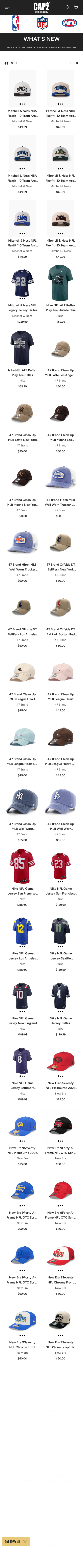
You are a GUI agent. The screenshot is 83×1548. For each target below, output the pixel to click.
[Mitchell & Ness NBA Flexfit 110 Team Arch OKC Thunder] (60, 88)
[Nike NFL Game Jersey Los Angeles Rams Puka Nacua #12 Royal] (22, 931)
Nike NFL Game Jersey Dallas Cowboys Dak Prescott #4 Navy (60, 1021)
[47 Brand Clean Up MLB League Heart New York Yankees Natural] (22, 672)
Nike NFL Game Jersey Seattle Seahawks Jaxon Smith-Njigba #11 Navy (61, 956)
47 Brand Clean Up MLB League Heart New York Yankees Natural (22, 697)
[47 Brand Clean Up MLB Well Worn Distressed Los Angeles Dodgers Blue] (60, 801)
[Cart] (76, 7)
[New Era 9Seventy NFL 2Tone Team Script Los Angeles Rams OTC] (60, 1384)
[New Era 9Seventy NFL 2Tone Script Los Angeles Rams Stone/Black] (22, 1384)
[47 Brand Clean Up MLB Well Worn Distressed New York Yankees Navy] (22, 801)
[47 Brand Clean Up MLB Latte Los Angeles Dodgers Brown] (60, 348)
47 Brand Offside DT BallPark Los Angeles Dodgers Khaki (22, 632)
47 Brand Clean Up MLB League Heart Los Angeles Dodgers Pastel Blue (22, 761)
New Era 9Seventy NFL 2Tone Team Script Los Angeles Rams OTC (61, 1409)
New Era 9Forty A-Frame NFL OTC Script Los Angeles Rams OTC (22, 1215)
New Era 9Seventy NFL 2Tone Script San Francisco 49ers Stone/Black (61, 1345)
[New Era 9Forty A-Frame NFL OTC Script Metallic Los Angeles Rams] (22, 1255)
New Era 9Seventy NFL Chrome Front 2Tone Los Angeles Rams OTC (22, 1345)
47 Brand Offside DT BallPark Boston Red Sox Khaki (60, 632)
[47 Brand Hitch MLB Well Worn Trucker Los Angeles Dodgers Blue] (60, 477)
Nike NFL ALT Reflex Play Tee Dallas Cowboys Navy (22, 373)
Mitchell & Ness (22, 121)
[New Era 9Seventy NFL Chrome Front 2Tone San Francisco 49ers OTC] (60, 1255)
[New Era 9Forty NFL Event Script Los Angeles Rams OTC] (60, 1449)
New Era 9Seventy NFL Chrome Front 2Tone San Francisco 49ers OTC (60, 1280)
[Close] (25, 1541)
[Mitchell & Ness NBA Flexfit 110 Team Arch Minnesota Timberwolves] (22, 153)
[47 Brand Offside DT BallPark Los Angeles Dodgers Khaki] (22, 607)
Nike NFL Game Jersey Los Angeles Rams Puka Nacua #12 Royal (22, 956)
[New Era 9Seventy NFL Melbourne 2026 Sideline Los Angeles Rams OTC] (22, 1125)
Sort (14, 63)
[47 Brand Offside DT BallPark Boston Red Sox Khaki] (60, 607)
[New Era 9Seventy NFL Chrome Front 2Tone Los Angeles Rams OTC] (22, 1320)
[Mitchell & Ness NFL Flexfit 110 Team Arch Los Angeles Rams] (22, 218)
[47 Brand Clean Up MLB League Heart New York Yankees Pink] (60, 672)
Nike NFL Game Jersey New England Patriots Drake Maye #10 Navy (22, 1021)
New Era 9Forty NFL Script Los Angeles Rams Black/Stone (60, 1539)
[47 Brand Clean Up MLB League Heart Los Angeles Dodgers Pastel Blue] (22, 736)
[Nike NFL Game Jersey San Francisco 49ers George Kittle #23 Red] (22, 866)
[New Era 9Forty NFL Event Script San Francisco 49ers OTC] (22, 1449)
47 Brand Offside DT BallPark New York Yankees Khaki (60, 567)
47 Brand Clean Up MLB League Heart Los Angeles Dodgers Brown (60, 761)
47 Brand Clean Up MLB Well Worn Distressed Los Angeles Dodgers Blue (60, 826)
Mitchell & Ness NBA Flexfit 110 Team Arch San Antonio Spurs (22, 113)
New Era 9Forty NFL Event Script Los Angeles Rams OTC (60, 1474)
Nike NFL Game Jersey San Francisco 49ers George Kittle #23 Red (22, 891)
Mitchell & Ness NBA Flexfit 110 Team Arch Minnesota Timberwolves (22, 178)
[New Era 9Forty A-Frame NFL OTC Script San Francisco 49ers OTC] (60, 1125)
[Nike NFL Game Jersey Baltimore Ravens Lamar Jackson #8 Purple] (22, 1060)
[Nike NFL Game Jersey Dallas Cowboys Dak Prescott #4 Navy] (60, 996)
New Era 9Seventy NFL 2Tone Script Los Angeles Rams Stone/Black (22, 1409)
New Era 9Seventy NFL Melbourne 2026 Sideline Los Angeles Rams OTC (22, 1150)
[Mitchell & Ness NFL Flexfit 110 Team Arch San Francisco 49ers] (60, 218)
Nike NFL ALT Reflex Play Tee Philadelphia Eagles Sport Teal (61, 308)
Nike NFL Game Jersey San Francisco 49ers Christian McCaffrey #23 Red (61, 891)
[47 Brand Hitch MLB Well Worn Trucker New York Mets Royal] (22, 542)
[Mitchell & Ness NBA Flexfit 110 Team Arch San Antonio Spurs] (22, 88)
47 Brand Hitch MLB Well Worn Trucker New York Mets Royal (22, 567)
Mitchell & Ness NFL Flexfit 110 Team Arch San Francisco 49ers (61, 243)
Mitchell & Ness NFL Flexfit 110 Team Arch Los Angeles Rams (22, 243)
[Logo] (42, 7)
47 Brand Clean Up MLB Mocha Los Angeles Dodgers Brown (61, 437)
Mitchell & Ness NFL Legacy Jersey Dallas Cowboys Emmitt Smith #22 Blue (22, 308)
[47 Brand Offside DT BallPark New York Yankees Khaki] (60, 542)
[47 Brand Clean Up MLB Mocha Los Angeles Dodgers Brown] (60, 412)
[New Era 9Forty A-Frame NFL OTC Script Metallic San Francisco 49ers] (60, 1190)
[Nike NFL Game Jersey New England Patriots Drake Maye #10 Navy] (22, 996)
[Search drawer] (68, 7)
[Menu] (7, 7)
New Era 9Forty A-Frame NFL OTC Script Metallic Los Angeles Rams (22, 1280)
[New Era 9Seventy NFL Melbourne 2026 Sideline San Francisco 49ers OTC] (60, 1060)
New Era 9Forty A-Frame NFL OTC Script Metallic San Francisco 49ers (61, 1215)
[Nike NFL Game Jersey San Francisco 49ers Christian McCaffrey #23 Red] (60, 866)
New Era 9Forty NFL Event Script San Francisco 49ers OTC (22, 1474)
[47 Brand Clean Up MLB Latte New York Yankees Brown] (22, 412)
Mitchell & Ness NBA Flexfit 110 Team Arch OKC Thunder (61, 113)
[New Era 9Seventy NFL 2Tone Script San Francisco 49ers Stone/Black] (60, 1320)
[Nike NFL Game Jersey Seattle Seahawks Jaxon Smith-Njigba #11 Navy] (60, 931)
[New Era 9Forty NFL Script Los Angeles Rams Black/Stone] (60, 1514)
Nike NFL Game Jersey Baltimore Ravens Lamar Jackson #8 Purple (22, 1085)
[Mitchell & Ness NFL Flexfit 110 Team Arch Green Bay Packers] (60, 153)
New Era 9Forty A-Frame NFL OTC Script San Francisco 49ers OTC (61, 1150)
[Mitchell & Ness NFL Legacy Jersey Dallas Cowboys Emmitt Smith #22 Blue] (22, 283)
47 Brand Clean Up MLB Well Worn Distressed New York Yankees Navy (22, 826)
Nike (60, 316)
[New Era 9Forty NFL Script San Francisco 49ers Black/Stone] (22, 1514)
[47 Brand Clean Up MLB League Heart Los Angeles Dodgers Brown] (60, 736)
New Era (60, 1093)
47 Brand (60, 380)
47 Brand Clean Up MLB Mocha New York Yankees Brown (22, 502)
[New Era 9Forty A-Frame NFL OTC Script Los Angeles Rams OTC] (22, 1190)
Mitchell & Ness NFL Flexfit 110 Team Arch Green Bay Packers (61, 178)
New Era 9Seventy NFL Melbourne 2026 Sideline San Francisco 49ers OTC (60, 1085)
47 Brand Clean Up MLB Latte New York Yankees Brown (22, 437)
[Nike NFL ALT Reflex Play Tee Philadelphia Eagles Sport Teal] (60, 283)
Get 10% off (12, 1541)
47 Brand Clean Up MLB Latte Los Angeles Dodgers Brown (61, 373)
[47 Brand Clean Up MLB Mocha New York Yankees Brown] (22, 477)
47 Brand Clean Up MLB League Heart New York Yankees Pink (61, 697)
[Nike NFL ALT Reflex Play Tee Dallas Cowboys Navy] (22, 348)
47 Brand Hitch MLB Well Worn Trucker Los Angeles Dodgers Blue (61, 502)
